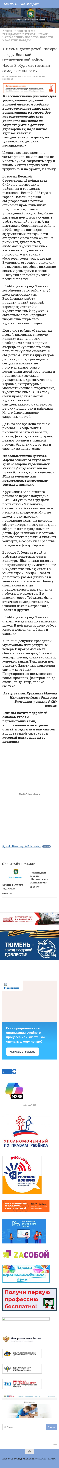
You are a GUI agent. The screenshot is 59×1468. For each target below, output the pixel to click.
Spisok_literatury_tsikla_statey (21, 846)
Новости (31, 37)
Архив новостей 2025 (17, 31)
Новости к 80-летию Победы (27, 39)
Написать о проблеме (22, 1051)
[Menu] (55, 4)
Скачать (46, 846)
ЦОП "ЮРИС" (48, 1458)
